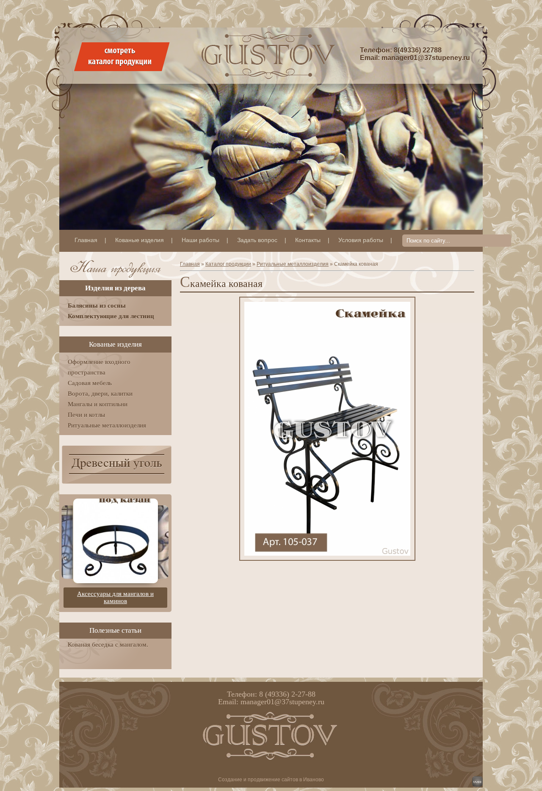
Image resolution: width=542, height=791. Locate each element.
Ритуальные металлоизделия (293, 264)
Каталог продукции (228, 264)
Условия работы (360, 240)
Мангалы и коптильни (97, 404)
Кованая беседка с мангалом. (108, 644)
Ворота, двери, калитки (100, 393)
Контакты (308, 240)
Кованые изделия (139, 240)
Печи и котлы (86, 414)
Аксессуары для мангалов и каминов (115, 597)
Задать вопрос (257, 240)
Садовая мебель (90, 383)
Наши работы (200, 240)
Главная (86, 240)
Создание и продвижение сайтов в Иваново (271, 780)
